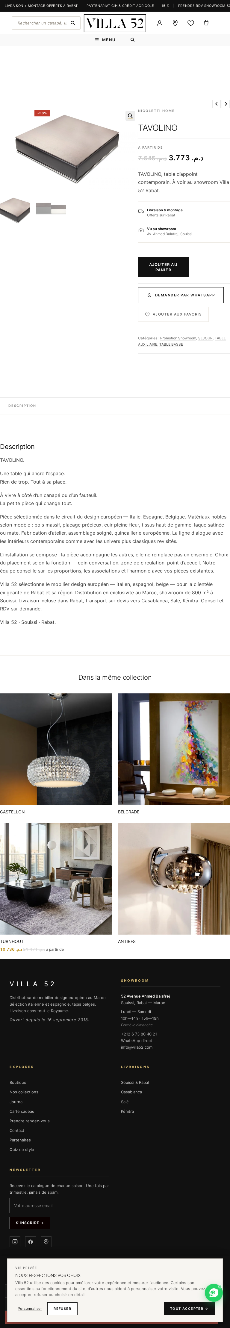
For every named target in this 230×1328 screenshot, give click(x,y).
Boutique (18, 1082)
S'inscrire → (30, 1223)
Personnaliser (30, 1308)
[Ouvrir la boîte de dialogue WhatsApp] (214, 1293)
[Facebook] (30, 1241)
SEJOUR (205, 338)
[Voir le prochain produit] (226, 104)
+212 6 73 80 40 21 (139, 1034)
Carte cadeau (22, 1111)
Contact (17, 1130)
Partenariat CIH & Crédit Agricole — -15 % (128, 6)
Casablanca (131, 1092)
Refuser (62, 1309)
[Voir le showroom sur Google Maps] (175, 23)
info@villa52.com (136, 1047)
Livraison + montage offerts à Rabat (41, 6)
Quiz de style (22, 1149)
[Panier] (206, 23)
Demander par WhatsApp (185, 295)
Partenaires (20, 1140)
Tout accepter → (189, 1309)
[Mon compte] (159, 23)
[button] (130, 116)
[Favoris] (190, 23)
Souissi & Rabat (135, 1082)
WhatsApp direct (136, 1040)
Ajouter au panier (163, 267)
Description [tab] (22, 406)
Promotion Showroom (178, 338)
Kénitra (127, 1111)
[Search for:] (133, 40)
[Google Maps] (46, 1241)
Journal (16, 1101)
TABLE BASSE (171, 344)
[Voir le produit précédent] (216, 104)
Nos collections (24, 1092)
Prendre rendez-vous (30, 1120)
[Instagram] (15, 1241)
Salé (125, 1101)
